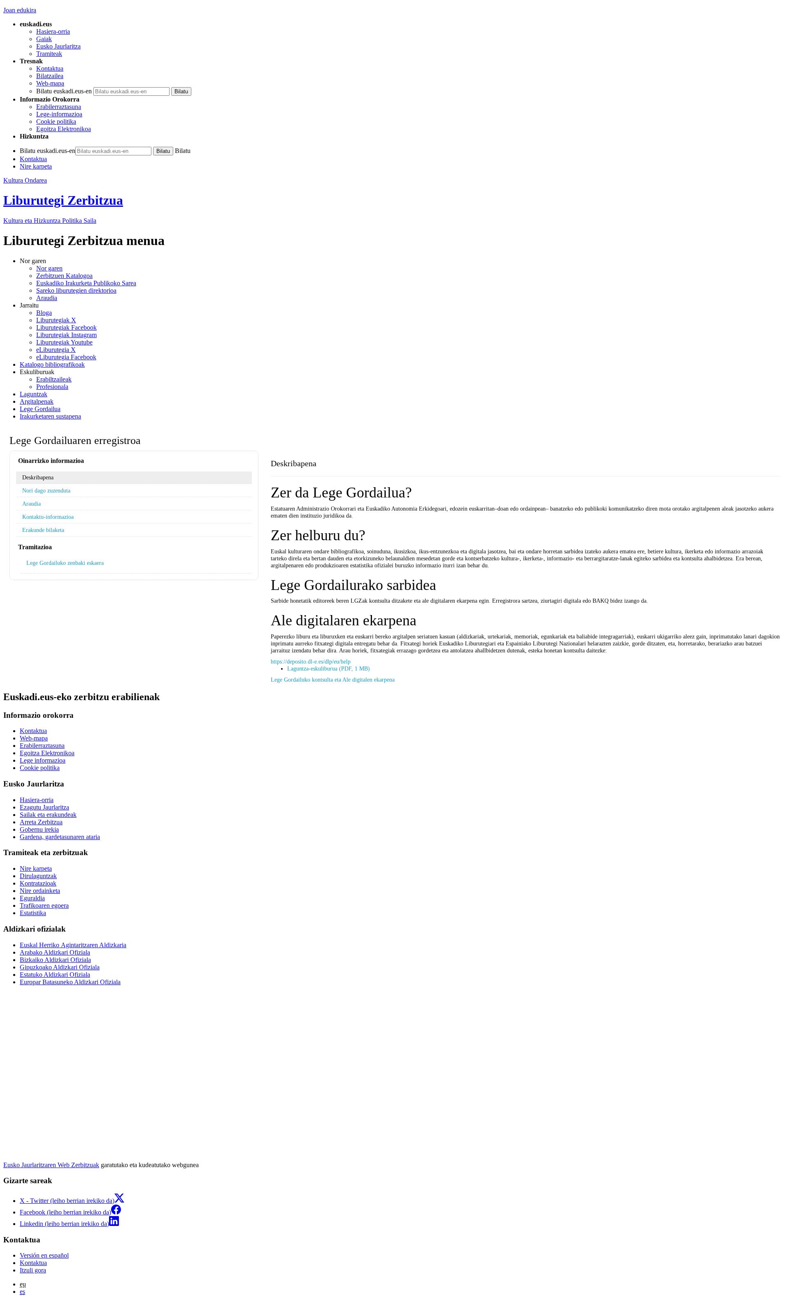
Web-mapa (50, 83)
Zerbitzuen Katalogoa (64, 275)
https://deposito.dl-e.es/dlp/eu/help (311, 661)
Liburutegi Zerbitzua (63, 200)
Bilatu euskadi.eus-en (64, 91)
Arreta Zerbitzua (41, 822)
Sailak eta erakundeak (48, 814)
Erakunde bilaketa (43, 530)
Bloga (44, 312)
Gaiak (44, 38)
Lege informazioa (42, 760)
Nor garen (49, 268)
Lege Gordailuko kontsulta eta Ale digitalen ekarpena (333, 679)
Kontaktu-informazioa (48, 516)
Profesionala (52, 386)
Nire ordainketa (40, 890)
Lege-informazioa (59, 114)
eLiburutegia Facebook (66, 357)
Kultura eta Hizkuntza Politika (49, 220)
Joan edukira (19, 10)
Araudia (46, 297)
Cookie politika (56, 121)
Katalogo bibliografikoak (52, 364)
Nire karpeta (36, 166)
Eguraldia (32, 898)
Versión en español (44, 1255)
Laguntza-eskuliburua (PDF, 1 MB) (328, 668)
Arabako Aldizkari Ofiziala (55, 952)
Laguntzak (33, 394)
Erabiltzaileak (54, 379)
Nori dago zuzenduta (46, 490)
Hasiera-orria (53, 31)
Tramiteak (49, 53)
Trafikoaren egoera (44, 905)
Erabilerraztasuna (58, 106)
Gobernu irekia (39, 829)
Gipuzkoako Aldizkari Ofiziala (60, 967)
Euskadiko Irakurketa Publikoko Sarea (86, 283)
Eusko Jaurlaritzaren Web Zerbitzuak (51, 1164)
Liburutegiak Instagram (66, 334)
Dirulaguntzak (38, 875)
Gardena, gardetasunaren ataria (60, 836)
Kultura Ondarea (25, 180)
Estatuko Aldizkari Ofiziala (55, 974)
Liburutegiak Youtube (64, 342)
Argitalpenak (36, 401)
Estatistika (33, 912)
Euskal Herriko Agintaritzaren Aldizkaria (73, 944)
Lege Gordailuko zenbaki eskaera (65, 563)
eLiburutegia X (56, 349)
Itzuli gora (33, 1270)
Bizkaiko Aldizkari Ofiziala (55, 959)
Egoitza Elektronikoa (63, 128)
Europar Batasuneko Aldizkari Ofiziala (70, 981)
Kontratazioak (38, 883)
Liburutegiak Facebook (66, 327)
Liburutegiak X (56, 320)
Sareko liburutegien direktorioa (76, 290)
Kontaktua (49, 68)
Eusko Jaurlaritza (58, 46)
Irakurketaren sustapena (50, 416)
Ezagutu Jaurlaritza (44, 807)
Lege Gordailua (40, 408)
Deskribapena (37, 477)
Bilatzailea (49, 75)
